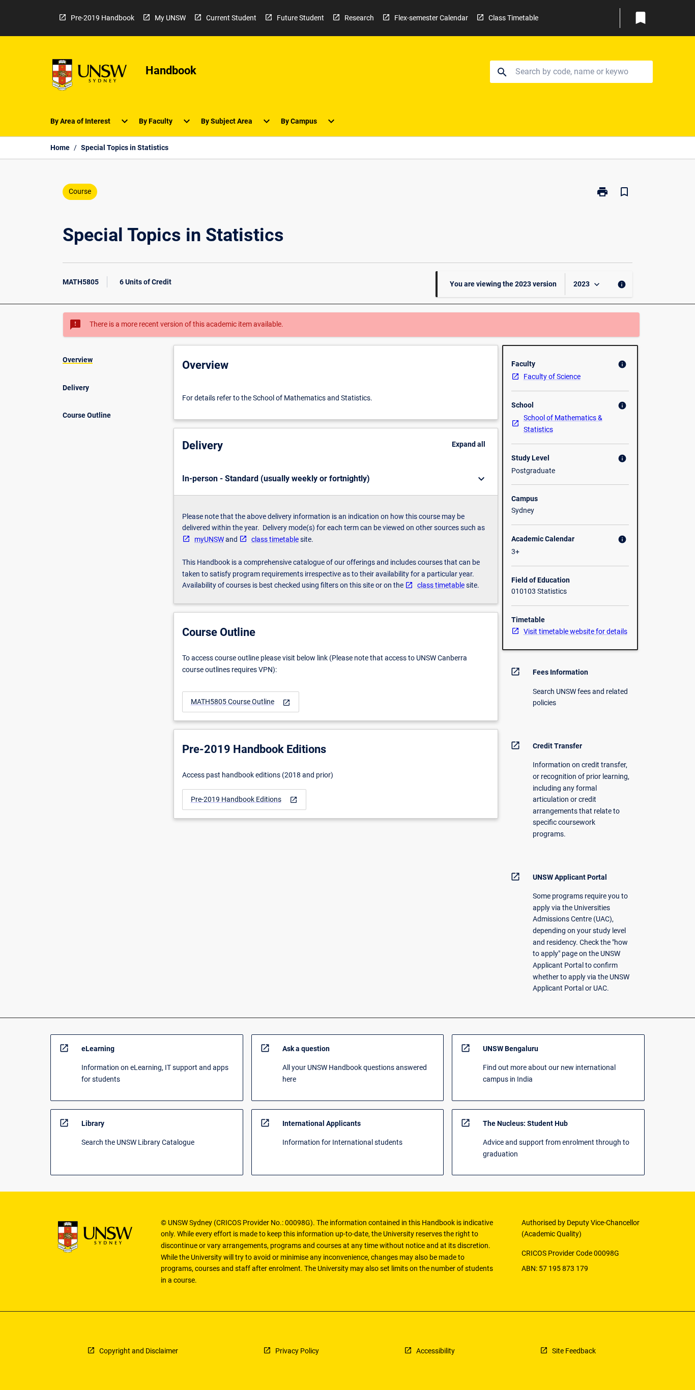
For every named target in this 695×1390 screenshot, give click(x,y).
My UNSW (170, 18)
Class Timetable (513, 18)
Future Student (300, 18)
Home (60, 147)
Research (359, 18)
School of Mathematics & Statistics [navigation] (563, 423)
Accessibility (435, 1351)
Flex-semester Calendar (431, 18)
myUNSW (209, 539)
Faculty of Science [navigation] (552, 376)
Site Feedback (574, 1351)
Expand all (468, 444)
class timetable (275, 539)
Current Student (231, 18)
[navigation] (240, 701)
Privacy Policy (297, 1351)
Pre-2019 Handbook (102, 18)
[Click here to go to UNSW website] (89, 76)
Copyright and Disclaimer (138, 1351)
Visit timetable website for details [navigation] (575, 631)
